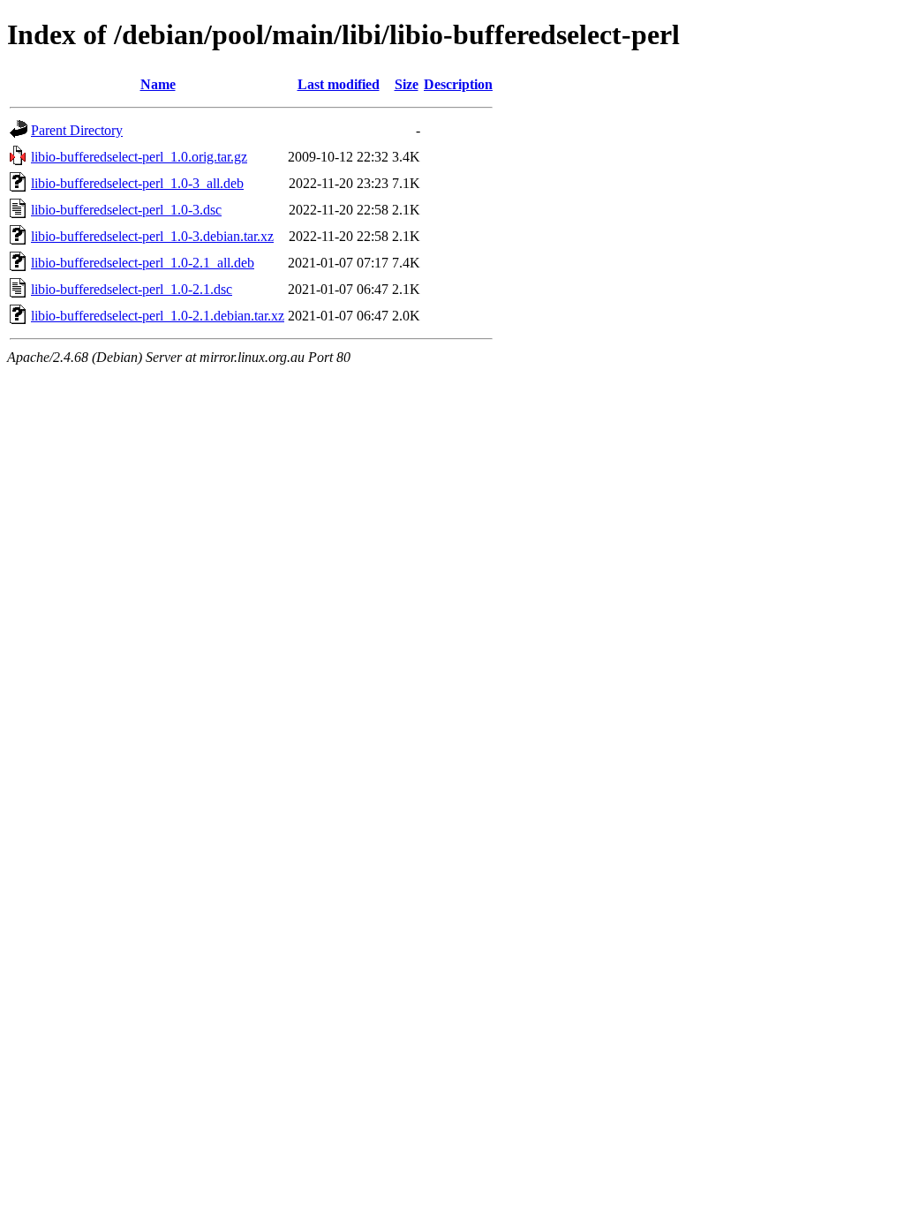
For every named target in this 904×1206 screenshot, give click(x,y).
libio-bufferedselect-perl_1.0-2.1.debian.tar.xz (157, 315)
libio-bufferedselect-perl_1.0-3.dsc (126, 209)
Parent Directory (77, 130)
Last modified (339, 84)
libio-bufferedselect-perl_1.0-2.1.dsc (131, 289)
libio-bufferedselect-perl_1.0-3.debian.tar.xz (152, 236)
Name (158, 84)
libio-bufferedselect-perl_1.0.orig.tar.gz (139, 156)
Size (406, 84)
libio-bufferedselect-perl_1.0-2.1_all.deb (142, 262)
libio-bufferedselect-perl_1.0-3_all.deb (137, 183)
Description (458, 84)
